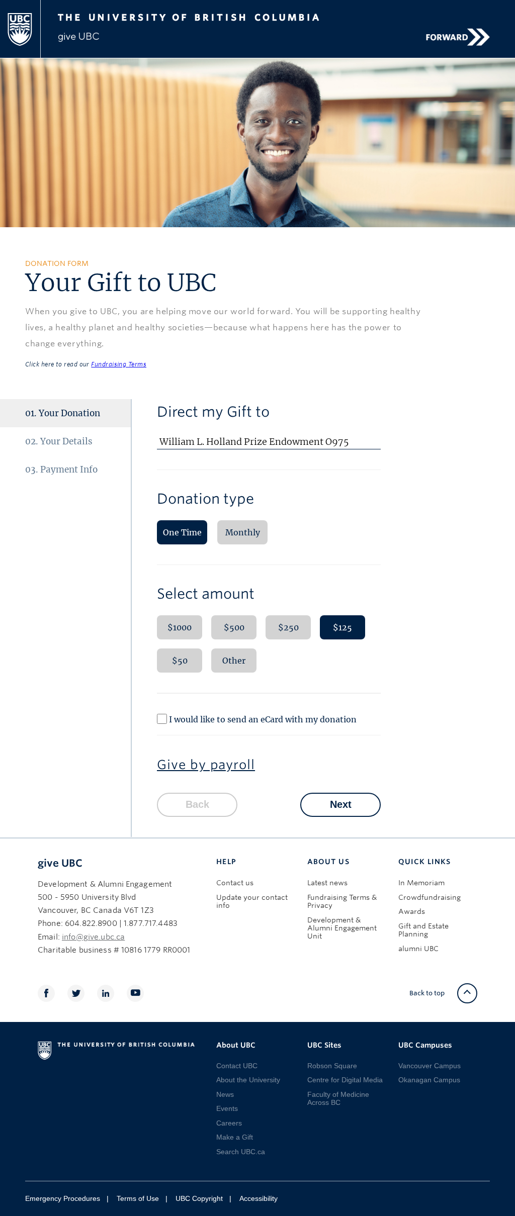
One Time (182, 532)
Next (341, 804)
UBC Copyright (199, 1198)
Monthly (242, 532)
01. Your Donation (62, 413)
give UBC (60, 863)
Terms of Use (138, 1198)
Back (197, 804)
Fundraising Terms (118, 364)
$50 (180, 661)
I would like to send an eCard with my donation (263, 719)
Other (233, 661)
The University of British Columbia (212, 16)
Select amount (205, 593)
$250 (288, 627)
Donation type (205, 498)
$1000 (179, 627)
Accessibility (258, 1198)
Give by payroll (206, 764)
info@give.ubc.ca (93, 937)
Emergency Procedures (62, 1198)
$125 (342, 627)
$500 (234, 627)
